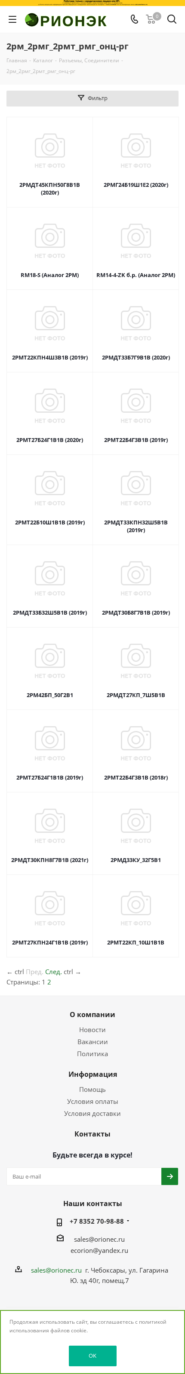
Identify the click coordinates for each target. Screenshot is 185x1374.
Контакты (92, 1134)
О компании (92, 1014)
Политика (92, 1053)
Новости (92, 1029)
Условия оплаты (92, 1101)
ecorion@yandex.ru (99, 1250)
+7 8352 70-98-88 (97, 1221)
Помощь (92, 1089)
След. (53, 971)
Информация (92, 1074)
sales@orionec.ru (99, 1239)
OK (92, 1355)
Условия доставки (92, 1113)
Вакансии (92, 1041)
